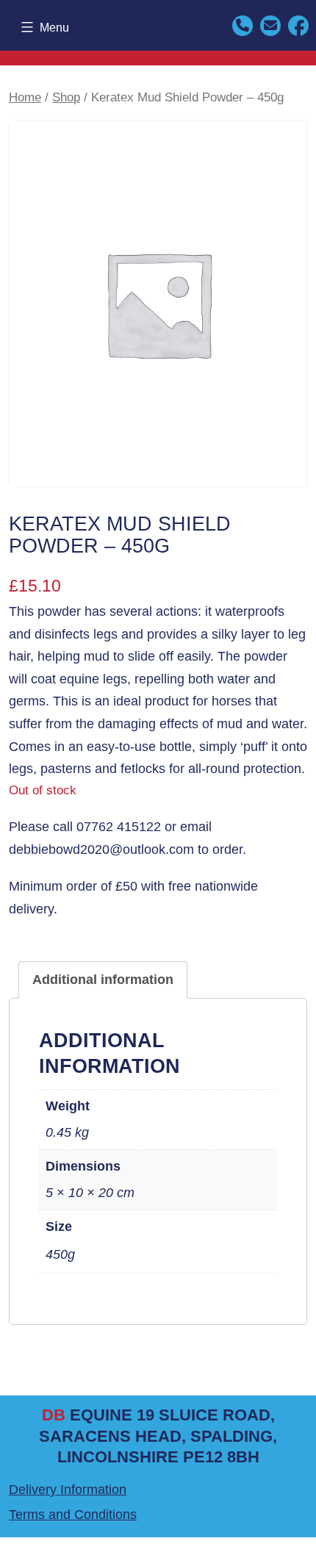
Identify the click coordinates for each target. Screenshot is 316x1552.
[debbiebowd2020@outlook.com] (270, 24)
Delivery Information (67, 1489)
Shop (66, 97)
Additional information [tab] (102, 979)
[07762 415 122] (242, 24)
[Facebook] (298, 24)
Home (25, 97)
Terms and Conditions (73, 1514)
